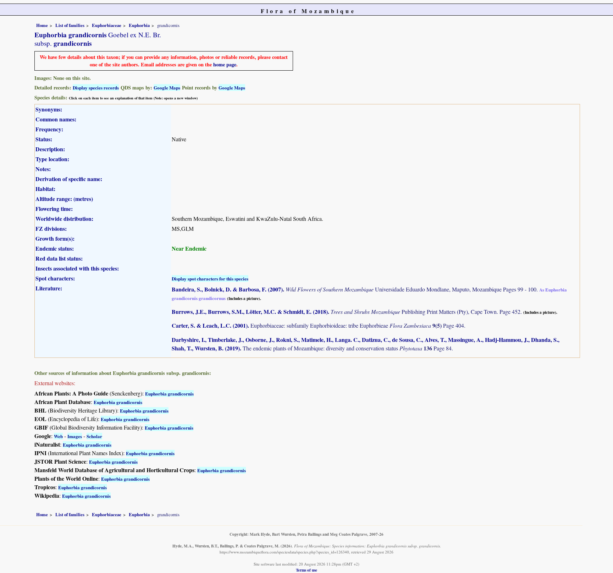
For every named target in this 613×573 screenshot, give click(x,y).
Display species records (96, 87)
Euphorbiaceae (106, 25)
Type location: (52, 159)
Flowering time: (54, 208)
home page (224, 64)
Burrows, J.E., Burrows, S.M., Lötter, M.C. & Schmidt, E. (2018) (250, 311)
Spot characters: (55, 278)
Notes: (43, 169)
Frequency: (49, 129)
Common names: (55, 119)
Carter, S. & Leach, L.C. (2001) (210, 325)
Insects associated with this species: (77, 268)
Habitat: (45, 189)
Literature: (48, 288)
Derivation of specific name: (68, 179)
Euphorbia (139, 25)
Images (74, 436)
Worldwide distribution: (64, 218)
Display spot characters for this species (210, 278)
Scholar (94, 436)
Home (42, 25)
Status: (43, 139)
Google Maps (167, 87)
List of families (69, 25)
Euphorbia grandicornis (169, 393)
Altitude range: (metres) (64, 199)
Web (58, 436)
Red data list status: (59, 258)
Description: (50, 149)
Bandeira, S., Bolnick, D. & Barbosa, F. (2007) (227, 289)
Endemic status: (54, 248)
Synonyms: (48, 109)
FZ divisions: (51, 228)
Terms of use (306, 570)
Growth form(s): (54, 238)
